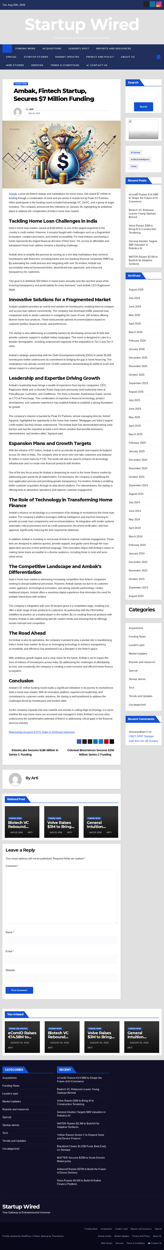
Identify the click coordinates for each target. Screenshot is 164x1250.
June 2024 (135, 511)
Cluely (134, 166)
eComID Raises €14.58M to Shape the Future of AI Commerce (143, 198)
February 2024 (137, 545)
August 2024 (136, 494)
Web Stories (15, 65)
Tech (131, 687)
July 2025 (134, 400)
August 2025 (136, 391)
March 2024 (136, 536)
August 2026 (136, 289)
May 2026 (134, 315)
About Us (128, 56)
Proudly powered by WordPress (17, 1236)
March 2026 (136, 332)
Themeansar (57, 1236)
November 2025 (138, 366)
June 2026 (135, 306)
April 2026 (135, 323)
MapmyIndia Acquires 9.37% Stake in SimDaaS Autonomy (42, 732)
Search (133, 82)
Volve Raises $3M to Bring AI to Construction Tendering (142, 229)
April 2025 (135, 425)
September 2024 (138, 485)
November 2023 (138, 570)
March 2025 (136, 434)
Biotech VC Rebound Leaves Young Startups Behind (142, 213)
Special (11, 56)
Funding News (25, 48)
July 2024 (134, 502)
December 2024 (138, 459)
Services (37, 65)
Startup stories (36, 56)
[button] (153, 56)
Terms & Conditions (64, 65)
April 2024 (135, 528)
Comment (12, 866)
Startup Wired (82, 24)
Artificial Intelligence (140, 159)
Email (10, 951)
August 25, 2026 (20, 1043)
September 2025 (138, 383)
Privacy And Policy (100, 56)
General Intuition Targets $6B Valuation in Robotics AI (143, 245)
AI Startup (135, 152)
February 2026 (137, 340)
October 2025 (136, 374)
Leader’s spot (79, 48)
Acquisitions (52, 48)
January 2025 (137, 451)
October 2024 (136, 477)
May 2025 (134, 417)
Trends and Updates (140, 696)
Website (10, 970)
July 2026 (134, 298)
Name (10, 932)
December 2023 (138, 562)
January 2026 (137, 349)
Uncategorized (137, 704)
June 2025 (135, 408)
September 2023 (138, 587)
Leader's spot (136, 645)
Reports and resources (113, 48)
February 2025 (137, 442)
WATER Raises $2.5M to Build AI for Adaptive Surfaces (143, 260)
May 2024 (134, 519)
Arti (31, 109)
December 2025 (138, 357)
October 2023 (136, 579)
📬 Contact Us (96, 65)
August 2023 (136, 596)
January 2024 (137, 553)
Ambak (13, 193)
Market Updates (67, 56)
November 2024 (138, 468)
